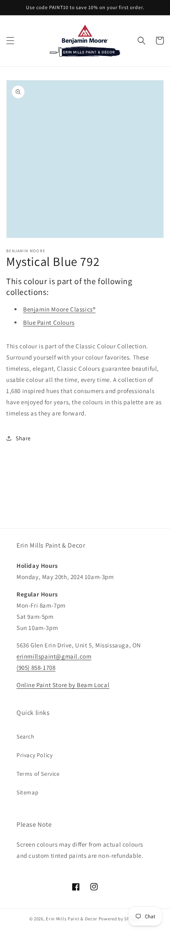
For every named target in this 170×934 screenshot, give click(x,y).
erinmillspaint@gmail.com (54, 656)
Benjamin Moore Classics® (59, 309)
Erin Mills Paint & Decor (71, 919)
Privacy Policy (34, 755)
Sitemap (27, 792)
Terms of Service (38, 773)
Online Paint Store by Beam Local (63, 685)
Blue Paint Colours (49, 322)
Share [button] (23, 438)
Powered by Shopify (120, 919)
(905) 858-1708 (36, 667)
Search (26, 736)
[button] (10, 40)
